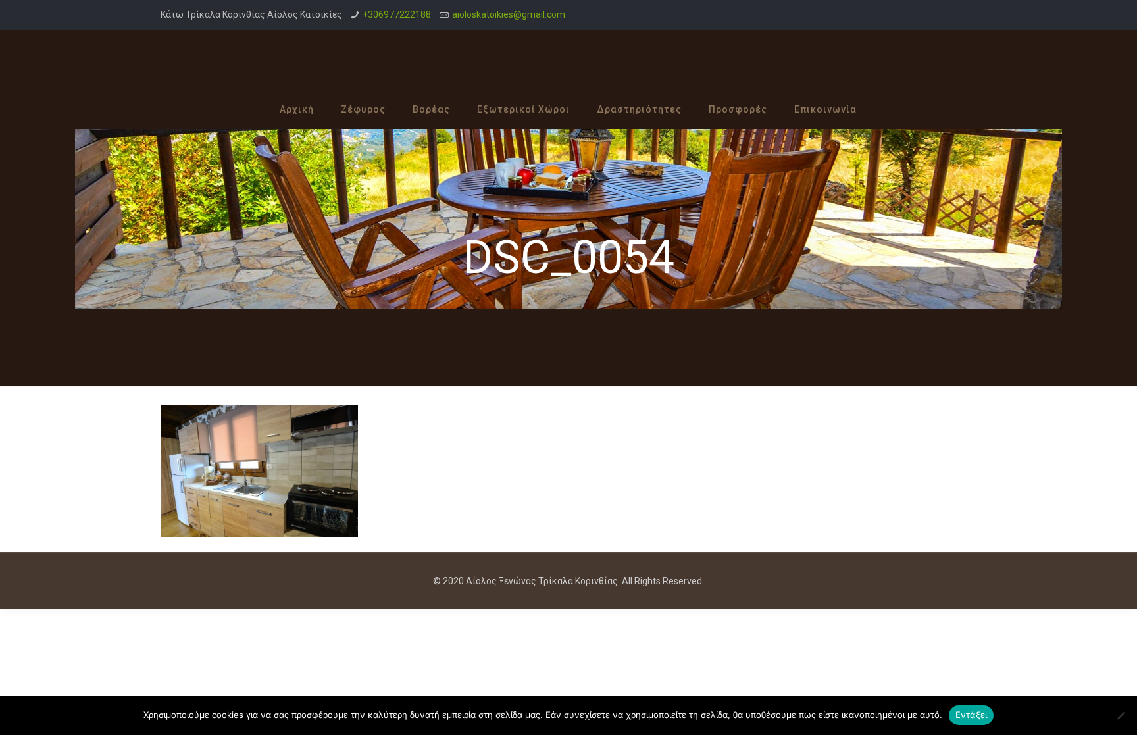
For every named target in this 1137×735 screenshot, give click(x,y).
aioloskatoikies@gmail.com (508, 14)
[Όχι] (1120, 715)
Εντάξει (971, 714)
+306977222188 (397, 14)
